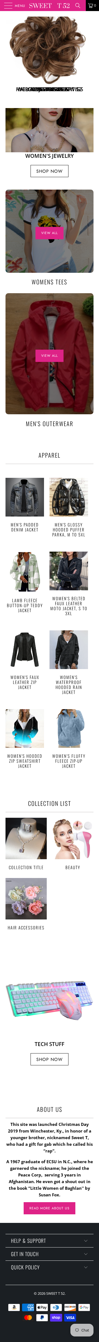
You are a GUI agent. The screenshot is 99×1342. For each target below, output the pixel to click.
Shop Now (49, 195)
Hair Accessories (26, 928)
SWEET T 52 (55, 1317)
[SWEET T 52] (49, 5)
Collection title (26, 868)
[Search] (80, 5)
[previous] (10, 69)
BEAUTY (73, 868)
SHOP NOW (49, 114)
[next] (88, 69)
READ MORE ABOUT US (49, 1232)
